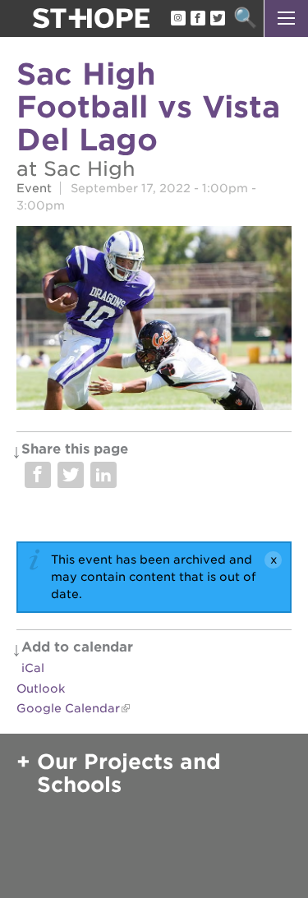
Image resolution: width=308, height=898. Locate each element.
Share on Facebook (38, 475)
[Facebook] (197, 19)
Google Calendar (68, 708)
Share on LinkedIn (103, 475)
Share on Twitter (70, 475)
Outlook (40, 688)
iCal (32, 668)
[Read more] (154, 320)
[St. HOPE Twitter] (217, 19)
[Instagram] (177, 19)
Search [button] (245, 18)
